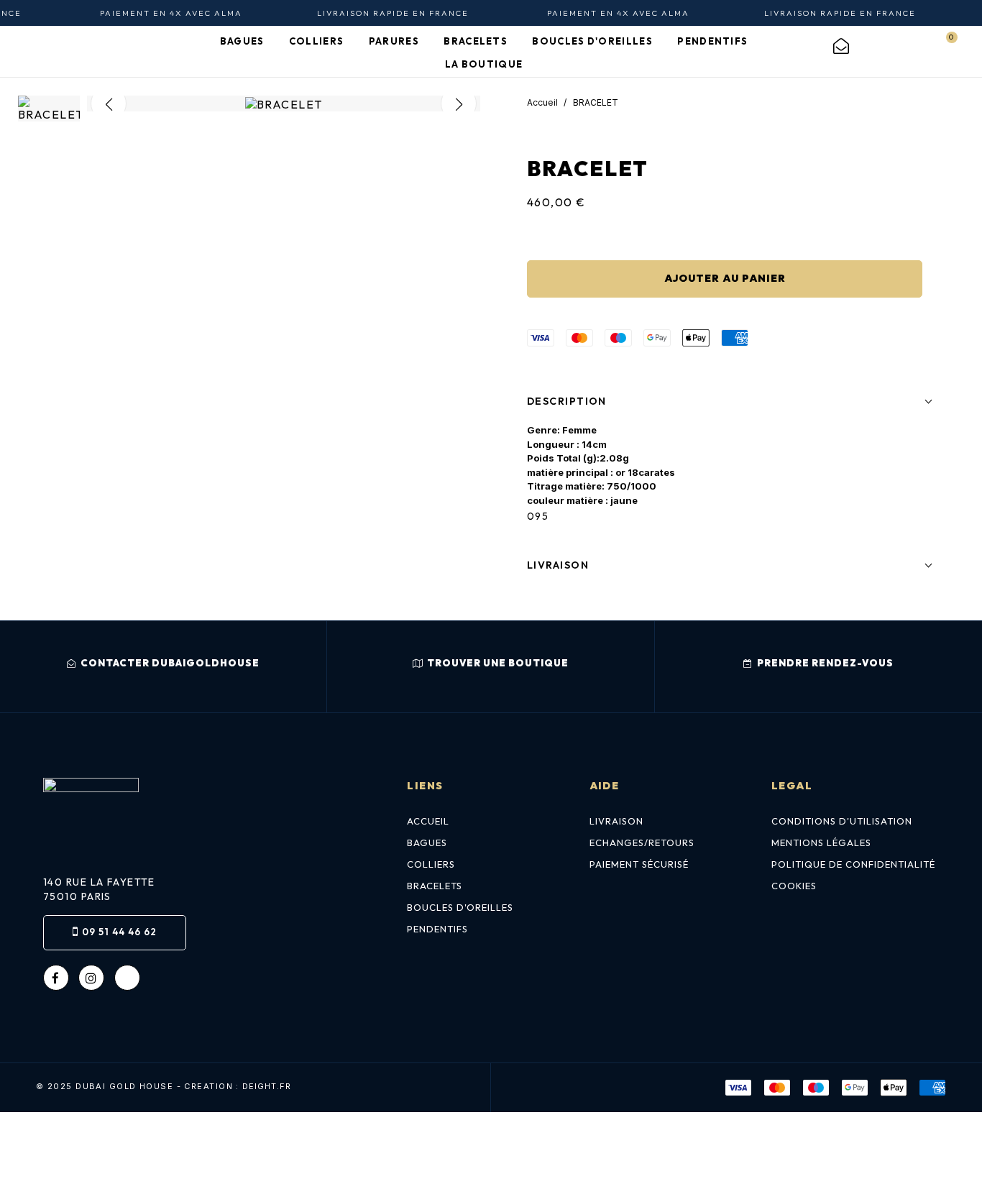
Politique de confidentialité (853, 864)
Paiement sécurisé (639, 864)
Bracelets (434, 885)
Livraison (558, 565)
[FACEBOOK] (56, 978)
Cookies (794, 885)
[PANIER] (943, 45)
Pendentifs (437, 929)
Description (567, 401)
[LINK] (127, 978)
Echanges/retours (641, 842)
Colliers (431, 864)
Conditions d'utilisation (841, 821)
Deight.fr (266, 1087)
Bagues (427, 842)
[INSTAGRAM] (91, 978)
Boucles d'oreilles (460, 907)
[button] (163, 667)
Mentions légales (821, 842)
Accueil (428, 821)
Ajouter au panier (725, 278)
